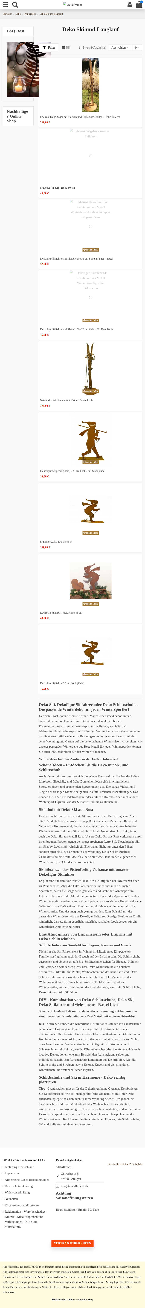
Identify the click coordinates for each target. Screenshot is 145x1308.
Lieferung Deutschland (19, 1167)
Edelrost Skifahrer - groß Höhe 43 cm (61, 612)
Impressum (12, 1173)
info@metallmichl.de (74, 1186)
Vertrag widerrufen (72, 1243)
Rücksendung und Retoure (22, 1205)
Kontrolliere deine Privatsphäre (125, 1164)
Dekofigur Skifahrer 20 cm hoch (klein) (62, 683)
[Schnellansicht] (90, 110)
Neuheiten (11, 1199)
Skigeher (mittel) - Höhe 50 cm (57, 187)
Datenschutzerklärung (19, 1186)
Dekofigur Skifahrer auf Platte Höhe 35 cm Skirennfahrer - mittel (76, 258)
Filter (51, 47)
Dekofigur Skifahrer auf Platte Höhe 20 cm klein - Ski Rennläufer (77, 329)
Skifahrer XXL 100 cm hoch (56, 541)
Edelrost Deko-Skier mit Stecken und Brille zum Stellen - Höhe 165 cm (80, 116)
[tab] (18, 31)
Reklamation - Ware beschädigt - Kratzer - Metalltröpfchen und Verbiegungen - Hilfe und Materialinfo (26, 1219)
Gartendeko (80, 1299)
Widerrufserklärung (17, 1192)
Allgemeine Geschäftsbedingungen (27, 1179)
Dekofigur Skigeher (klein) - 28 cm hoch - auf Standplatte (72, 470)
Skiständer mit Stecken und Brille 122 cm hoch (66, 400)
